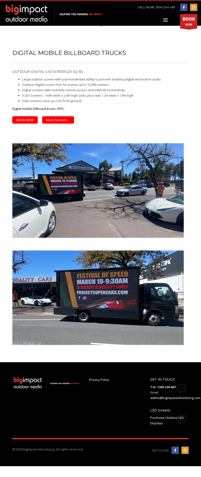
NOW (189, 21)
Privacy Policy (99, 379)
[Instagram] (193, 7)
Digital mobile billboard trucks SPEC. (38, 108)
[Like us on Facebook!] (175, 450)
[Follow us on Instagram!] (185, 450)
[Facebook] (184, 7)
